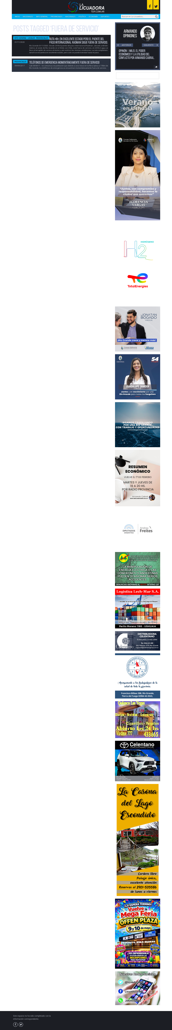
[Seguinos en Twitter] (156, 4)
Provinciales (56, 16)
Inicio (17, 16)
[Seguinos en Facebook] (150, 4)
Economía (93, 16)
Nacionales (28, 16)
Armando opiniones (130, 33)
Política (82, 16)
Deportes (105, 16)
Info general (42, 16)
